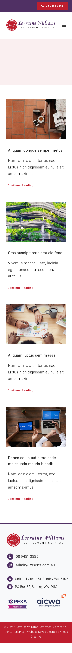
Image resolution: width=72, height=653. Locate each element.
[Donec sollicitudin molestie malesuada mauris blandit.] (36, 427)
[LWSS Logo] (31, 20)
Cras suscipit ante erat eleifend (35, 252)
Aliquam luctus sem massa (31, 355)
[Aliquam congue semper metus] (36, 119)
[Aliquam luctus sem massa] (36, 324)
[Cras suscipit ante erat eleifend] (36, 222)
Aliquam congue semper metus (35, 150)
